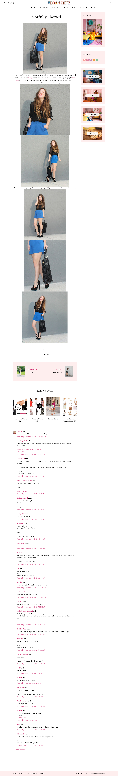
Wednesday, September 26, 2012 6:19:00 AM (31, 519)
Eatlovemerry (21, 543)
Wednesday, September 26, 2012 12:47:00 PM (31, 664)
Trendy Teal (20, 452)
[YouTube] (97, 60)
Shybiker (19, 582)
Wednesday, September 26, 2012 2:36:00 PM (31, 683)
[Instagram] (87, 60)
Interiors (44, 7)
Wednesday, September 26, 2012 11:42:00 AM (31, 650)
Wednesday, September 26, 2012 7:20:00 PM (31, 720)
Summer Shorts (53, 419)
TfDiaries (94, 773)
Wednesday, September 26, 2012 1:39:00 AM (31, 476)
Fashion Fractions (22, 491)
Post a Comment (20, 750)
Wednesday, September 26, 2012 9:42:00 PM (31, 730)
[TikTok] (93, 60)
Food (74, 7)
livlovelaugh (20, 734)
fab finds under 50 (39, 13)
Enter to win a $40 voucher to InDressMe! (29, 450)
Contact (22, 773)
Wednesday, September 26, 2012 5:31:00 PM (31, 706)
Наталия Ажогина (22, 654)
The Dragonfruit (22, 441)
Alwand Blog (20, 687)
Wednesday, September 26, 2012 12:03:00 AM (31, 437)
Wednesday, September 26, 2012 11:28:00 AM (31, 625)
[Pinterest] (90, 60)
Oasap (30, 78)
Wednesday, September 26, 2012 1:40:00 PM (31, 673)
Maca (18, 724)
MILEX (19, 668)
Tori (18, 569)
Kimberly (19, 553)
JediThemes (102, 773)
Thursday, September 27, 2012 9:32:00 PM (30, 745)
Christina (19, 431)
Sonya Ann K (21, 523)
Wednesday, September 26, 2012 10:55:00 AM (31, 597)
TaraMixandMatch (22, 701)
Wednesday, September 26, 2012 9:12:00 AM (31, 578)
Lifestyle (83, 7)
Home (25, 7)
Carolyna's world (22, 514)
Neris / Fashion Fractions (25, 480)
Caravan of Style (21, 717)
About (33, 7)
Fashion (55, 7)
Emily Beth (20, 639)
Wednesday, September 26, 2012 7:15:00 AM (31, 539)
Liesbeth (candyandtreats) (25, 611)
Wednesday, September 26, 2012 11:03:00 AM (31, 607)
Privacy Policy (32, 773)
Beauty (65, 7)
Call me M (20, 602)
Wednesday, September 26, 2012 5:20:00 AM (31, 510)
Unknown (19, 678)
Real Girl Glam (21, 629)
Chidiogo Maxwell (22, 498)
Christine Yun (21, 459)
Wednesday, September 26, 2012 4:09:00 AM (31, 494)
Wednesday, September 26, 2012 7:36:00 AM (31, 564)
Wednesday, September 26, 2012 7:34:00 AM (31, 549)
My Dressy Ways (22, 592)
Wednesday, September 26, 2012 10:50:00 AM (31, 588)
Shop (93, 7)
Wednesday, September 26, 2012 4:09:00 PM (31, 697)
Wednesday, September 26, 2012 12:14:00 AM (31, 454)
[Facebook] (84, 60)
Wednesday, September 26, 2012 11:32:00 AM (31, 634)
